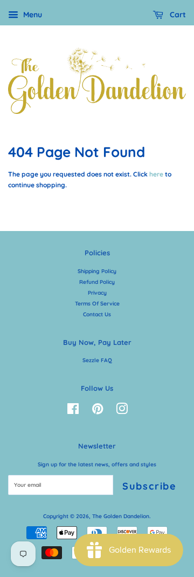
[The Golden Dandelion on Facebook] (73, 411)
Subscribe (149, 486)
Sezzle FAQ (97, 360)
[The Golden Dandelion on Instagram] (122, 411)
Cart (177, 14)
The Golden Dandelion (120, 516)
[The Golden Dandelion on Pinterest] (97, 411)
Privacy (97, 292)
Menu (31, 14)
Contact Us (97, 314)
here (156, 174)
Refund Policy (97, 282)
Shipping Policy (97, 271)
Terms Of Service (97, 303)
